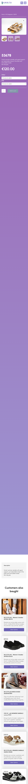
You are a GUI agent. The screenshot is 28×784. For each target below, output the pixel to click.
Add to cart (13, 91)
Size (3, 80)
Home (3, 14)
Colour (3, 75)
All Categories (9, 14)
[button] (21, 3)
